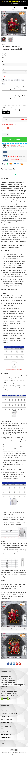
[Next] (24, 23)
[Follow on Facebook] (8, 663)
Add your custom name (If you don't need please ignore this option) (13, 88)
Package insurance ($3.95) (11, 110)
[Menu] (2, 8)
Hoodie (4, 45)
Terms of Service (6, 719)
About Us (4, 710)
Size (3, 76)
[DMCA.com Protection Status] (6, 698)
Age (3, 61)
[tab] (14, 178)
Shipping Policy (6, 734)
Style (4, 69)
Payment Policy (6, 737)
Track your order (6, 722)
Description (4, 178)
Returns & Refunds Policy (9, 713)
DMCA (3, 740)
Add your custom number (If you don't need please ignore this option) (13, 97)
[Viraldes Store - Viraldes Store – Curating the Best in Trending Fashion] (14, 8)
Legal (2, 744)
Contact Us (4, 731)
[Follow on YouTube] (20, 663)
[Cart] (25, 8)
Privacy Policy (5, 716)
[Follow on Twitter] (14, 663)
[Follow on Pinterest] (17, 663)
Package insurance (8, 105)
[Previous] (3, 23)
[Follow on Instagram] (11, 663)
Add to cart (14, 139)
